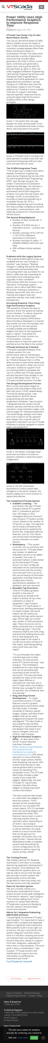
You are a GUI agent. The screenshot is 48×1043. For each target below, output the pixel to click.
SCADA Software (32, 993)
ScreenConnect (11, 1020)
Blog (40, 995)
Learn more (22, 1038)
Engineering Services (16, 995)
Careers (32, 995)
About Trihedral (14, 993)
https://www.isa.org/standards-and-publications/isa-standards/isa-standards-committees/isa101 (28, 750)
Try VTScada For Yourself (19, 961)
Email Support (10, 1017)
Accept (34, 1038)
